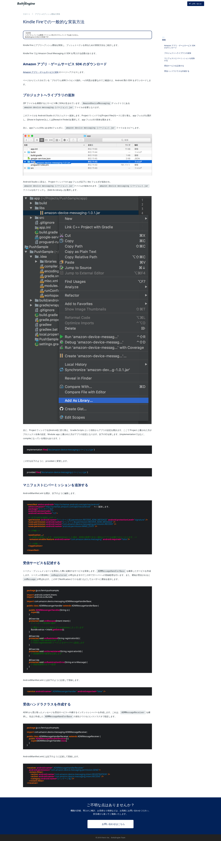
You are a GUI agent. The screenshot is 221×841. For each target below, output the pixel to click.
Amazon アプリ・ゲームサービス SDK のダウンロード (179, 46)
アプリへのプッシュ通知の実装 (47, 14)
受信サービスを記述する (174, 65)
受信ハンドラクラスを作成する (176, 71)
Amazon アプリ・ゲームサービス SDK (40, 72)
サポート (26, 14)
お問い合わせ (197, 4)
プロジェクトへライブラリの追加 (177, 53)
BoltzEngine (26, 4)
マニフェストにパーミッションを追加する (179, 59)
